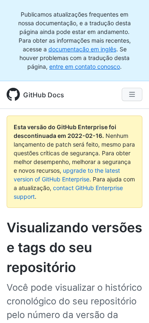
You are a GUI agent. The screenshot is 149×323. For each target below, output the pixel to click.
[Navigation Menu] (132, 94)
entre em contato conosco (84, 66)
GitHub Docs (43, 95)
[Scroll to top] (131, 304)
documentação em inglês (82, 49)
